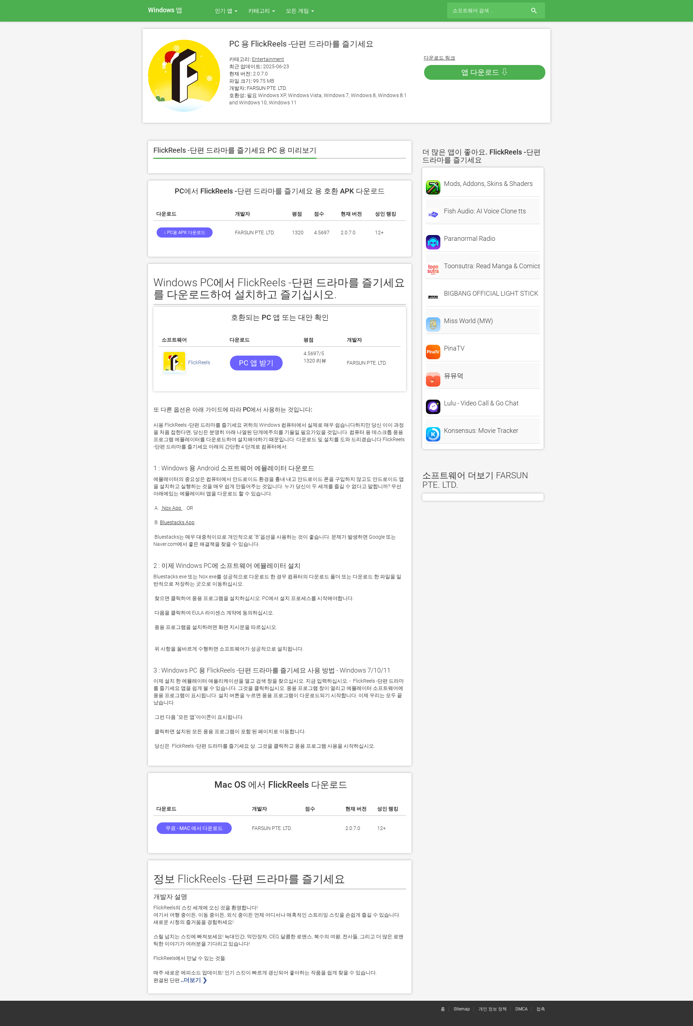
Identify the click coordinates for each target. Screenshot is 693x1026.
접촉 (540, 1009)
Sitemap (462, 1009)
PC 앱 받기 (256, 362)
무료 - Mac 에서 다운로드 (194, 828)
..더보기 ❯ (195, 980)
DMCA (521, 1009)
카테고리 (259, 11)
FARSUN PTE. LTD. (267, 88)
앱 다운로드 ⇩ (484, 72)
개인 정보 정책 (493, 1009)
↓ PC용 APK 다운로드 (184, 232)
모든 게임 (298, 11)
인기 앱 (224, 11)
